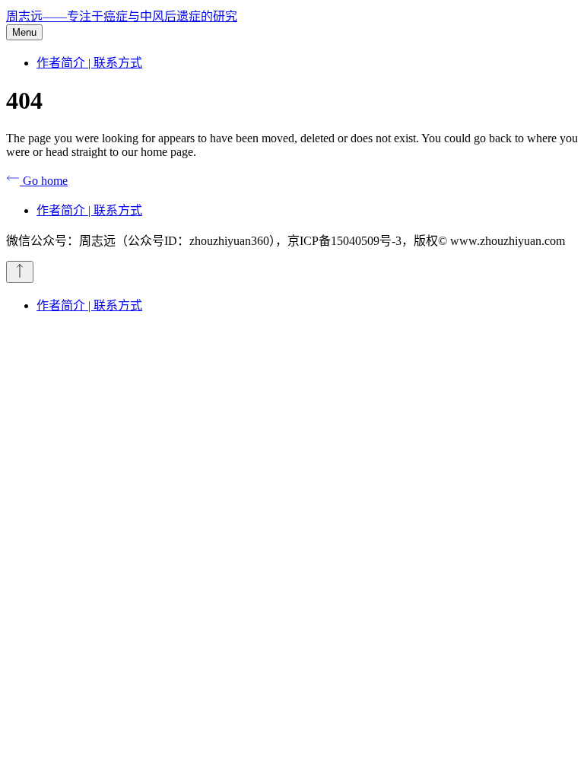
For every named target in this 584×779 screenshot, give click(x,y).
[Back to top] (19, 272)
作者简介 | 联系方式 (89, 62)
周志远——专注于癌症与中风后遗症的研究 (121, 16)
